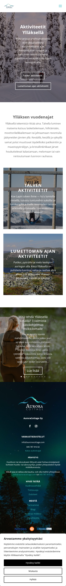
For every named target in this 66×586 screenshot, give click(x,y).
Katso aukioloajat (33, 450)
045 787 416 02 (45, 474)
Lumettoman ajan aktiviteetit (33, 86)
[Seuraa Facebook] (29, 426)
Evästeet (33, 494)
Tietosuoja (33, 490)
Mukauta (33, 571)
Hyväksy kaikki (33, 562)
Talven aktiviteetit (32, 75)
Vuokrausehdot (33, 485)
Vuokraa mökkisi (33, 513)
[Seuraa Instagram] (36, 426)
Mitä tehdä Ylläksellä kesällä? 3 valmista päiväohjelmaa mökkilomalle (33, 323)
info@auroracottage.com (24, 474)
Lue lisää (33, 371)
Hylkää (33, 579)
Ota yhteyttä (33, 517)
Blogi (33, 509)
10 (44, 376)
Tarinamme (33, 505)
